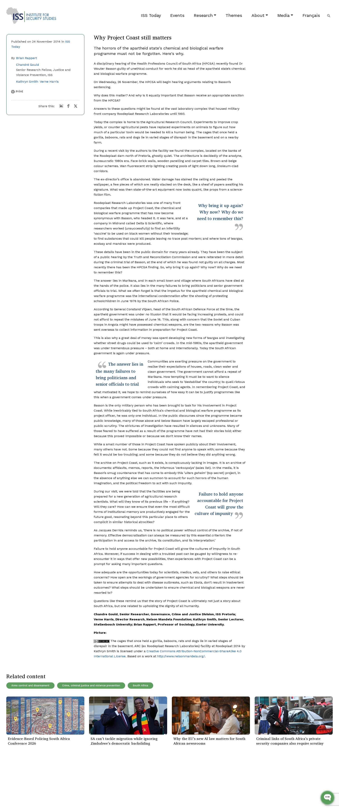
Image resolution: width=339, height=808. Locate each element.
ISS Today (151, 15)
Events (177, 15)
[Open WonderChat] (327, 797)
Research (203, 15)
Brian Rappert (26, 58)
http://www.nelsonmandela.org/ (181, 656)
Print (19, 91)
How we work (71, 779)
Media (283, 15)
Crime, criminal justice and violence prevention (91, 685)
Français (311, 15)
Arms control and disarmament (30, 685)
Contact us (69, 796)
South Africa (140, 685)
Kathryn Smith (27, 81)
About (258, 15)
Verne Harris (49, 81)
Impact (66, 784)
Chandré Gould (27, 65)
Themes (234, 15)
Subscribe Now (314, 778)
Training (12, 796)
